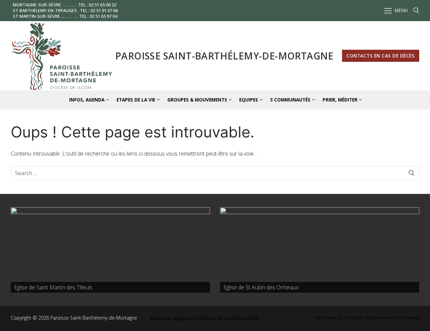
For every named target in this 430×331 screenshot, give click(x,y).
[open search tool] (416, 10)
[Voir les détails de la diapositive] (110, 250)
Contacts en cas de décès (380, 55)
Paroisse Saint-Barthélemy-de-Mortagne (224, 55)
